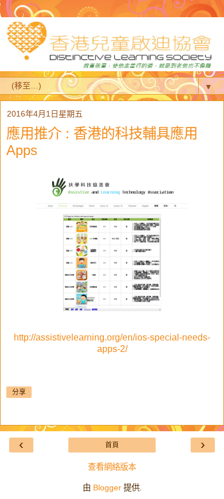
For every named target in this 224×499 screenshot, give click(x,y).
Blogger (107, 487)
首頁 (112, 445)
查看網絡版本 (112, 466)
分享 (19, 392)
